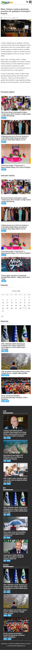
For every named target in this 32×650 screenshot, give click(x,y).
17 (3, 305)
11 (7, 303)
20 (16, 305)
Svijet (3, 375)
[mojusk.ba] (7, 3)
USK (5, 438)
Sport (3, 401)
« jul (2, 316)
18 (7, 305)
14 (20, 303)
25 (7, 308)
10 (3, 303)
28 (20, 308)
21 (20, 305)
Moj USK (16, 18)
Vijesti (6, 351)
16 (29, 303)
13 (16, 303)
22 (25, 305)
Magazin (5, 86)
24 (3, 308)
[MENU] (30, 2)
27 (16, 308)
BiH (2, 351)
